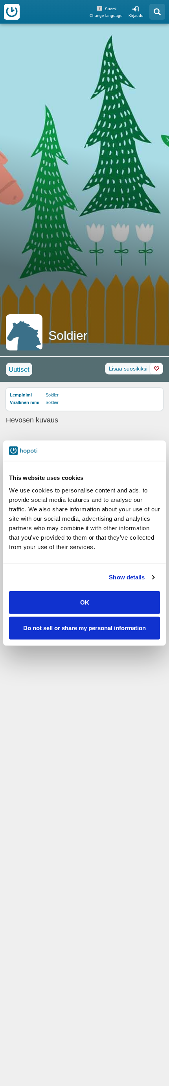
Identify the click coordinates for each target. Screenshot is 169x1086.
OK (84, 602)
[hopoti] (12, 12)
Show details (127, 577)
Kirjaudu (136, 15)
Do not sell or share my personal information (84, 628)
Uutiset (19, 369)
